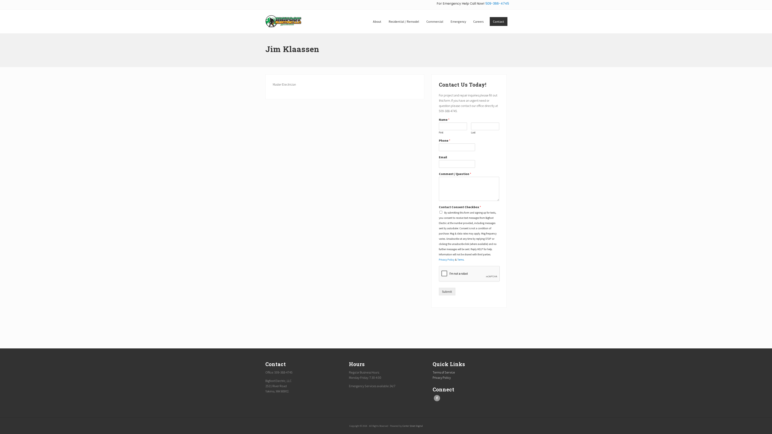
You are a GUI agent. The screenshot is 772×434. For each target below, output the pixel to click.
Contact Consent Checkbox (460, 207)
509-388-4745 (497, 3)
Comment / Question (455, 174)
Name (444, 120)
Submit (447, 292)
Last (473, 132)
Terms (460, 259)
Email (443, 157)
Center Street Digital (412, 425)
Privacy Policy (446, 259)
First (441, 132)
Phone (444, 140)
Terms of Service (444, 372)
